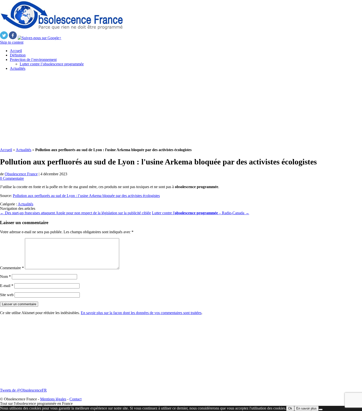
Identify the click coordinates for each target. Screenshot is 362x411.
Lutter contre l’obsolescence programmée (52, 64)
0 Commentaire (12, 178)
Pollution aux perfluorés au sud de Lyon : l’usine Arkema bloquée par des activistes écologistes (86, 196)
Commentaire (12, 268)
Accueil (16, 51)
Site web (7, 295)
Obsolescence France (21, 174)
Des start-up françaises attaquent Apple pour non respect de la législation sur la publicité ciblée (75, 213)
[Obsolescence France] (61, 29)
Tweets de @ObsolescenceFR (23, 390)
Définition (18, 55)
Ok (290, 408)
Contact (75, 399)
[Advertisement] (148, 109)
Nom (5, 276)
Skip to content (11, 42)
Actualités (17, 68)
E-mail (6, 286)
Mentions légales (53, 399)
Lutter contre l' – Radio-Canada (200, 213)
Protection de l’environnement (33, 59)
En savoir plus (306, 408)
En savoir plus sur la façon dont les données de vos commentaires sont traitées (141, 313)
